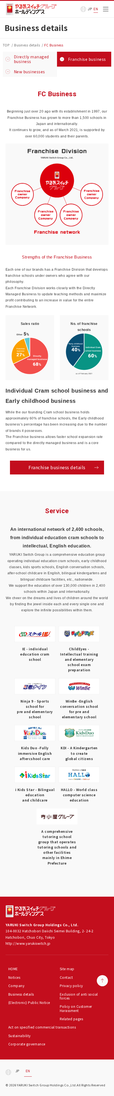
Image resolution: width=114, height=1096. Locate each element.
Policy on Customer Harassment (76, 1008)
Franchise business (87, 59)
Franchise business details (56, 467)
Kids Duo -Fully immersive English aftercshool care (35, 753)
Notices (14, 977)
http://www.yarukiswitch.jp (28, 943)
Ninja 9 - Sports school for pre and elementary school (35, 709)
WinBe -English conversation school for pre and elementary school (79, 709)
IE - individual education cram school (35, 654)
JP (90, 9)
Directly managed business (31, 59)
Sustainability (19, 1035)
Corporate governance (26, 1044)
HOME (13, 968)
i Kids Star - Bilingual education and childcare (35, 794)
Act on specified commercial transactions (42, 1027)
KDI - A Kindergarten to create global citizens (79, 753)
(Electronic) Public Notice (29, 1002)
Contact (66, 977)
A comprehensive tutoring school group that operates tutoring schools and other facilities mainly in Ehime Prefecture (57, 847)
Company (16, 985)
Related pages (71, 1018)
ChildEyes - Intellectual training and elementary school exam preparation (79, 659)
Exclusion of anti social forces (79, 996)
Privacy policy (71, 985)
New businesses (29, 71)
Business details (21, 994)
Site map (67, 968)
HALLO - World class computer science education (79, 794)
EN (96, 9)
